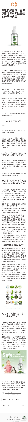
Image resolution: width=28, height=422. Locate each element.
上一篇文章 (6, 405)
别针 (18, 399)
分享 (12, 399)
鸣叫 (5, 399)
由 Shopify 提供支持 (14, 421)
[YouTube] (17, 417)
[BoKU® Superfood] (14, 4)
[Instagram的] (11, 417)
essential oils (8, 393)
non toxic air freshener (14, 395)
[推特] (15, 417)
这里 (17, 389)
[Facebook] (13, 417)
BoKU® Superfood (16, 419)
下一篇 (23, 405)
